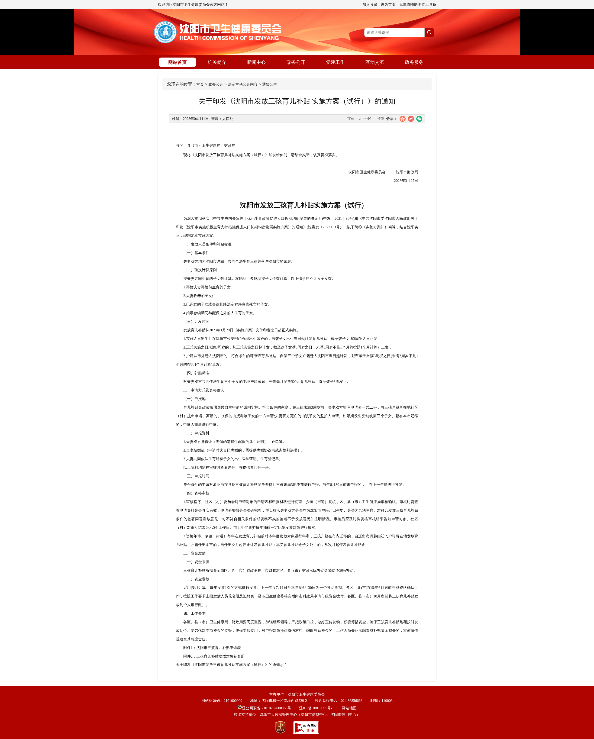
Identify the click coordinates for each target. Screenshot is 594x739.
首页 (200, 84)
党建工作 (335, 62)
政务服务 (414, 62)
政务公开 (296, 62)
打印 (380, 118)
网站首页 (177, 62)
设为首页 (388, 4)
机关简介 (217, 62)
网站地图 (349, 708)
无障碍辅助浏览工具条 (417, 4)
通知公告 (269, 84)
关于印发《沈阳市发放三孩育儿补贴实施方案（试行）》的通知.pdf (231, 665)
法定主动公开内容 (243, 84)
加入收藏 (369, 4)
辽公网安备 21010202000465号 (266, 708)
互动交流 (374, 62)
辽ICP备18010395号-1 (316, 708)
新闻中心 (256, 62)
